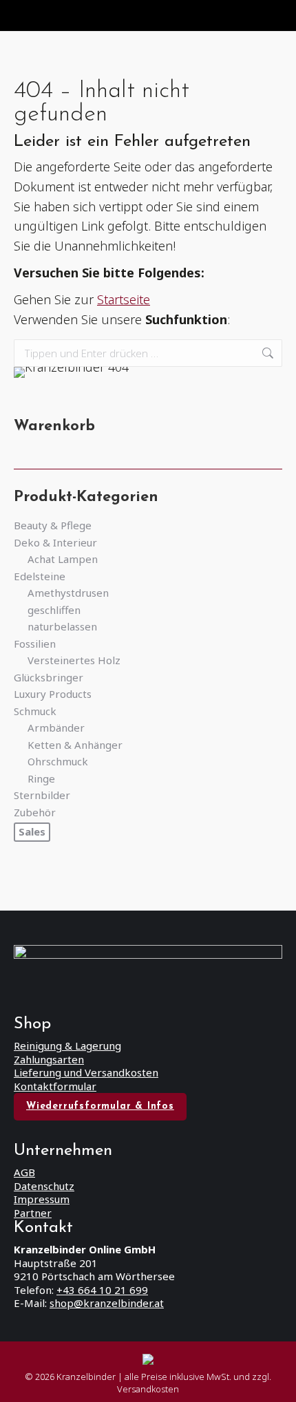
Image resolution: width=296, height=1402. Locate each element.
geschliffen (54, 610)
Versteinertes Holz (74, 660)
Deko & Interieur (55, 542)
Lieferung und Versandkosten (86, 1072)
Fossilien (35, 643)
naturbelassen (62, 626)
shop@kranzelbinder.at (107, 1303)
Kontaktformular (55, 1086)
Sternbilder (42, 795)
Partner (33, 1213)
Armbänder (56, 727)
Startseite (123, 299)
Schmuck (35, 711)
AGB (24, 1172)
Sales (32, 831)
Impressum (42, 1199)
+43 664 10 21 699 (102, 1290)
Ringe (41, 778)
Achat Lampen (63, 559)
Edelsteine (39, 576)
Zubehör (35, 812)
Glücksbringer (48, 677)
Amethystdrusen (68, 592)
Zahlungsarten (49, 1059)
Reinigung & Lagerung (67, 1045)
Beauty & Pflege (53, 525)
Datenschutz (44, 1186)
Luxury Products (53, 694)
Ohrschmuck (58, 761)
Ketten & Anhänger (75, 745)
